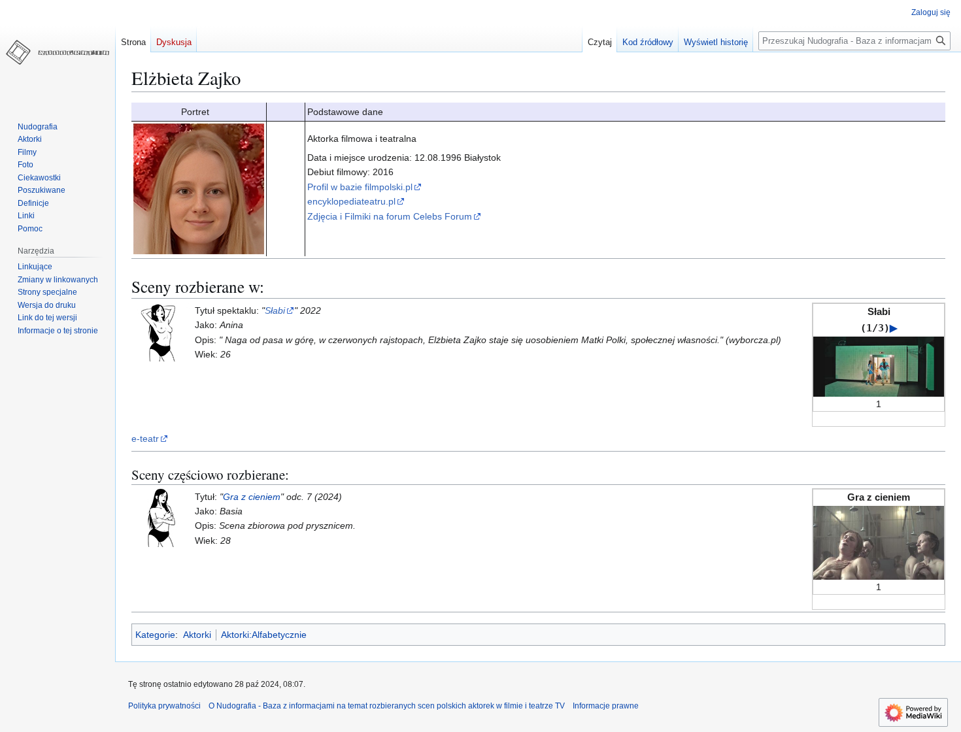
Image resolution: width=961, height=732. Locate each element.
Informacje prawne (606, 705)
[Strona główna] (57, 52)
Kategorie (155, 634)
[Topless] (160, 331)
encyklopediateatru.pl (351, 201)
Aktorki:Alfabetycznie (264, 634)
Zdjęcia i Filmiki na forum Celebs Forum (389, 216)
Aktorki (197, 634)
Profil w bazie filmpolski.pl (360, 187)
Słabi (275, 310)
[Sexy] (160, 517)
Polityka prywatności (164, 705)
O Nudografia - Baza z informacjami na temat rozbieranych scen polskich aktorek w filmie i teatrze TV (387, 705)
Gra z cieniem (251, 496)
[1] (878, 365)
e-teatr (145, 438)
